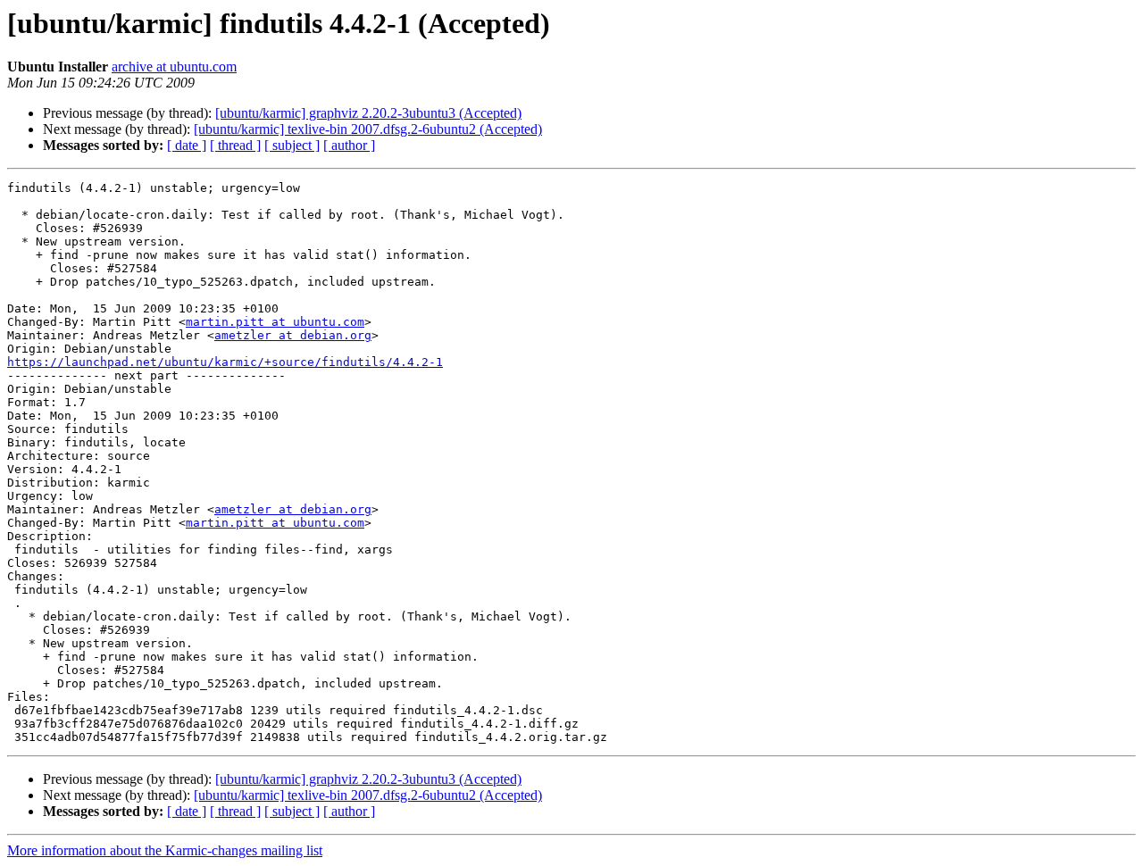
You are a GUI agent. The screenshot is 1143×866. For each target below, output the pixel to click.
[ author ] (349, 145)
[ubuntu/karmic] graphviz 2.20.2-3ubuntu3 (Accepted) (368, 113)
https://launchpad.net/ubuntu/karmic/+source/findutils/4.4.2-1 (225, 362)
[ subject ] (292, 145)
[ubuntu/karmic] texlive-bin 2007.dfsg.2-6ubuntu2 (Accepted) (368, 129)
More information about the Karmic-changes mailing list (164, 850)
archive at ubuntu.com (174, 66)
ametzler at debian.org (292, 335)
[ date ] (186, 145)
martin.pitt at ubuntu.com (275, 322)
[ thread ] (235, 145)
